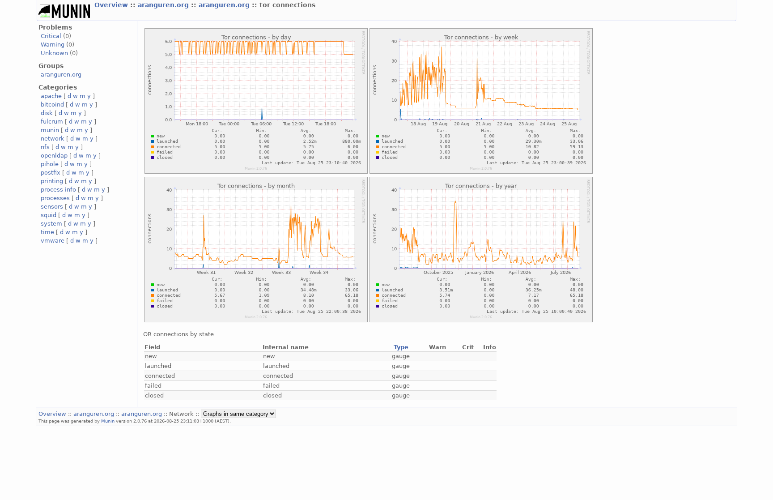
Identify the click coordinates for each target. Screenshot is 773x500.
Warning (52, 44)
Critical (51, 36)
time (47, 232)
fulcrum (52, 121)
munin (50, 130)
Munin (108, 420)
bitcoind (52, 104)
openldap (54, 155)
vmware (52, 240)
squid (48, 215)
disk (47, 113)
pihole (50, 164)
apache (51, 96)
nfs (45, 147)
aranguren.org (164, 5)
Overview (112, 5)
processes (55, 198)
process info (58, 189)
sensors (52, 206)
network (52, 138)
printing (52, 181)
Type (401, 347)
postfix (50, 172)
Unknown (54, 53)
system (51, 223)
